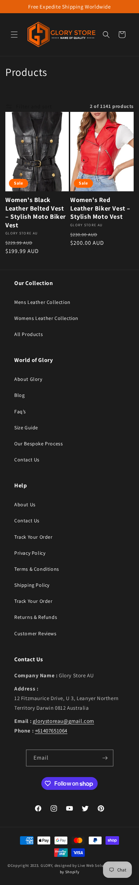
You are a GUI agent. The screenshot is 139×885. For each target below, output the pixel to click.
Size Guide (26, 427)
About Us (25, 504)
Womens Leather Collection (46, 318)
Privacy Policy (29, 553)
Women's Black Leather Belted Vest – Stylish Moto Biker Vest (35, 212)
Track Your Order (33, 537)
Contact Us (27, 459)
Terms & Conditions (36, 569)
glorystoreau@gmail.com (63, 721)
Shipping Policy (32, 585)
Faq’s (20, 411)
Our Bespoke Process (38, 443)
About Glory (28, 379)
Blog (19, 395)
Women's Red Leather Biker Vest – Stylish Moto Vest (100, 208)
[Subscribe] (105, 758)
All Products (28, 334)
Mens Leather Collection (42, 302)
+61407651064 (51, 730)
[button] (14, 34)
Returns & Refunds (35, 617)
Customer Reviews (35, 633)
